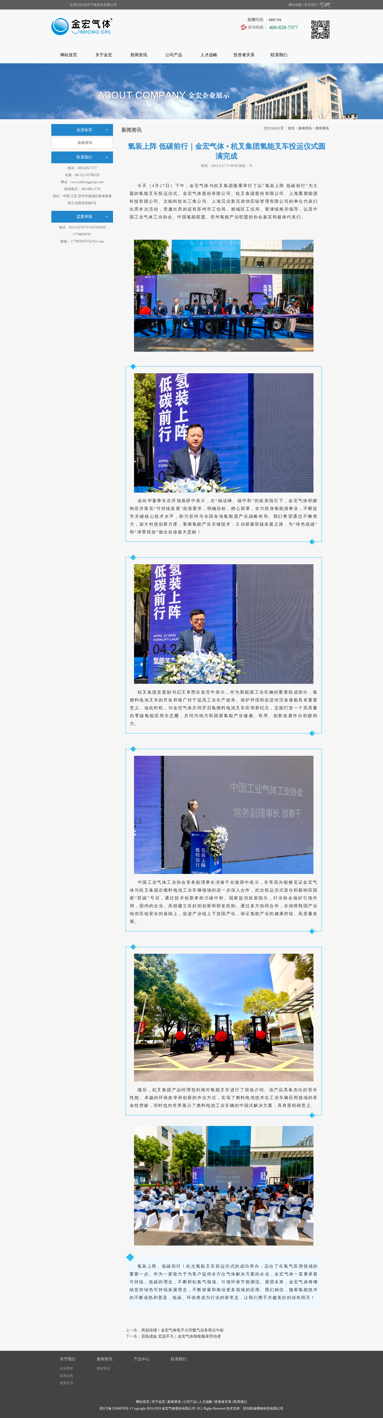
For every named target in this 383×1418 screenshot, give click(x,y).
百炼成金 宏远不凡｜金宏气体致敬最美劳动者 (181, 1336)
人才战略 (208, 55)
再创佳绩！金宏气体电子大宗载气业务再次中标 (182, 1330)
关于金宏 (103, 55)
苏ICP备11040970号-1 (115, 1408)
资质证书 (66, 1383)
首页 (291, 128)
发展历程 (66, 1376)
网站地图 (295, 5)
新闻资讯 (138, 55)
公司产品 (173, 55)
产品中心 (141, 1359)
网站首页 (68, 55)
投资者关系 (244, 55)
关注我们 (311, 5)
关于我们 (67, 1359)
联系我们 (279, 55)
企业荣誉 (66, 1368)
